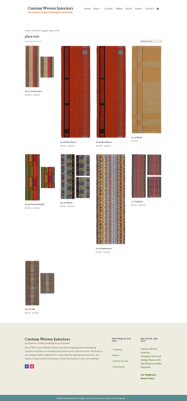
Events (138, 9)
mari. (128, 398)
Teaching (117, 349)
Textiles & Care (120, 361)
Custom (108, 9)
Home (87, 9)
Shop (96, 9)
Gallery (119, 9)
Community (118, 366)
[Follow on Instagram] (32, 366)
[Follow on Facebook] (27, 366)
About (129, 9)
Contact (149, 9)
